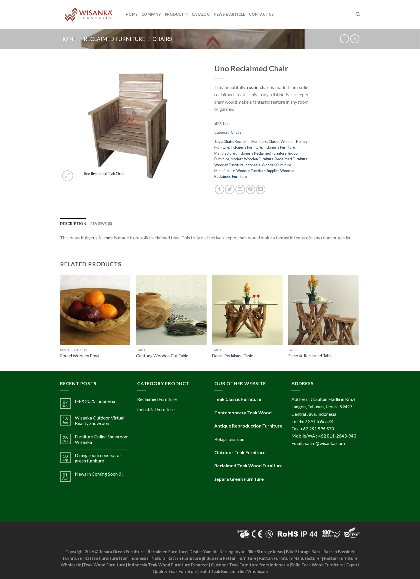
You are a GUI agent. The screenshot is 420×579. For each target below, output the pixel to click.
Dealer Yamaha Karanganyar (217, 551)
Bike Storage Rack (303, 551)
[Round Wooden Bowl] (95, 310)
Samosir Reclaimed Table (310, 355)
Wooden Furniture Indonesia (237, 165)
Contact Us (261, 14)
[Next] (358, 322)
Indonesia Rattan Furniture (229, 558)
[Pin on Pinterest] (250, 189)
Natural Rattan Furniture (176, 558)
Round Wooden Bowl (79, 355)
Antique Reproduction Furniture (248, 425)
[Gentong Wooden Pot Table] (171, 310)
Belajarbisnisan (229, 439)
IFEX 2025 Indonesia (95, 401)
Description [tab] (73, 223)
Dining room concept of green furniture (98, 457)
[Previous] (60, 322)
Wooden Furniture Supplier (257, 170)
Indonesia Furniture (246, 147)
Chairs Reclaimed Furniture (245, 141)
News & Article (229, 14)
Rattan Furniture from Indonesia (117, 558)
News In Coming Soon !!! (99, 473)
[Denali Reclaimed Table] (247, 310)
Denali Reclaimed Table (232, 355)
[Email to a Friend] (240, 189)
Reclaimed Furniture (114, 39)
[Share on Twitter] (230, 189)
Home (131, 14)
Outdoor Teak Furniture (239, 452)
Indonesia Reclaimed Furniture (262, 153)
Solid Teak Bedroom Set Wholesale (234, 571)
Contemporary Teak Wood (243, 412)
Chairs (162, 39)
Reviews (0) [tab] (101, 223)
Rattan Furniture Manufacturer (290, 558)
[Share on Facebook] (219, 189)
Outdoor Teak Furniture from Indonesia (250, 564)
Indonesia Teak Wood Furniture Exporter (168, 564)
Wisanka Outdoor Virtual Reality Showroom (99, 420)
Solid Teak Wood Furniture (317, 564)
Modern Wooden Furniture (252, 159)
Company (151, 14)
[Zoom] (67, 176)
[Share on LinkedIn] (260, 189)
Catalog (201, 14)
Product (174, 14)
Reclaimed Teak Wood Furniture (248, 465)
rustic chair (258, 87)
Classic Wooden (282, 141)
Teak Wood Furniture (104, 564)
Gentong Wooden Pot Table (162, 355)
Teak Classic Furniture (237, 399)
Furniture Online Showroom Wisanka (102, 439)
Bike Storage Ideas (265, 551)
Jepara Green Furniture (122, 551)
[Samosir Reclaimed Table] (323, 310)
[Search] (358, 14)
